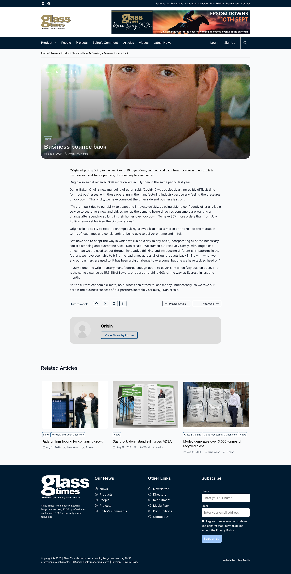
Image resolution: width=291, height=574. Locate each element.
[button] (57, 72)
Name (205, 491)
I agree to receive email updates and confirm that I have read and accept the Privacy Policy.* (224, 526)
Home (45, 53)
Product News (70, 53)
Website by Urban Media (236, 560)
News (54, 53)
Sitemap (116, 562)
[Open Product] (54, 42)
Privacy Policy (130, 562)
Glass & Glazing (91, 53)
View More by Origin (119, 335)
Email (205, 506)
